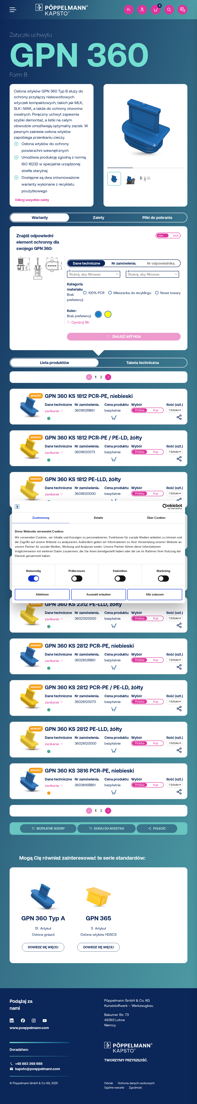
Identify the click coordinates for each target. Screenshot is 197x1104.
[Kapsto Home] (62, 9)
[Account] (142, 9)
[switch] (76, 578)
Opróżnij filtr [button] (79, 322)
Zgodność (135, 1087)
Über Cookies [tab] (156, 517)
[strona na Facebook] (24, 1020)
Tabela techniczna (142, 362)
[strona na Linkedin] (13, 1020)
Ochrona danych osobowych (136, 1083)
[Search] (169, 9)
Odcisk (108, 1083)
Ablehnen (42, 594)
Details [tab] (98, 517)
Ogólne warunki (114, 1087)
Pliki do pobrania (157, 217)
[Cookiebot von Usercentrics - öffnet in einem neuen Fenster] (165, 507)
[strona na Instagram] (34, 1020)
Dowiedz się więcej (43, 947)
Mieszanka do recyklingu (132, 293)
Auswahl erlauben (98, 594)
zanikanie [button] (52, 411)
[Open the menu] (13, 9)
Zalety (98, 217)
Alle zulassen (155, 594)
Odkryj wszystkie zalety (32, 200)
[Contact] (182, 9)
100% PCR (96, 293)
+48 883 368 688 (29, 1064)
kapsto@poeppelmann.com (37, 1069)
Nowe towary (170, 293)
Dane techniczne (86, 263)
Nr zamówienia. (124, 263)
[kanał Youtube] (45, 1020)
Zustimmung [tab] (40, 517)
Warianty (40, 217)
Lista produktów (54, 362)
